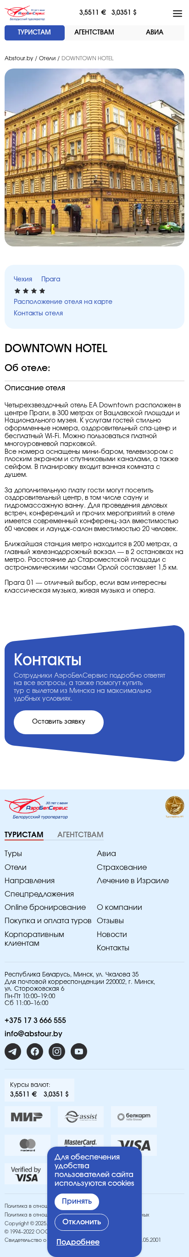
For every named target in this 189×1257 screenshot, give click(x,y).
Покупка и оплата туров (48, 921)
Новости (112, 934)
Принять (77, 1201)
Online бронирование (45, 907)
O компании (119, 907)
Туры (13, 853)
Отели (47, 58)
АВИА (154, 32)
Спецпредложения (39, 894)
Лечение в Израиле (133, 881)
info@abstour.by (33, 1034)
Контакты (113, 948)
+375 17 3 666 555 (35, 1020)
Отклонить (81, 1222)
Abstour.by (19, 58)
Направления (30, 881)
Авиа (106, 853)
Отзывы (110, 921)
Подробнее (78, 1242)
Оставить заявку (58, 722)
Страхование (122, 867)
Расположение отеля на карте (63, 302)
